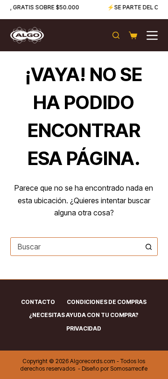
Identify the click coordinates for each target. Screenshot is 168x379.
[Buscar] (115, 35)
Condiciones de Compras (107, 301)
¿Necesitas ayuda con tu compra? (84, 314)
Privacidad (83, 328)
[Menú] (152, 35)
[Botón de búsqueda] (148, 246)
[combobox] (75, 246)
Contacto (38, 301)
